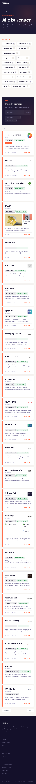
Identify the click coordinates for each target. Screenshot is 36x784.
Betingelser (5, 770)
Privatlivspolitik (6, 767)
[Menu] (32, 2)
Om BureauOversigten (8, 764)
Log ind (4, 756)
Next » (30, 710)
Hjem (3, 11)
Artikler (4, 739)
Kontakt (4, 773)
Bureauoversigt (6, 742)
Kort (3, 745)
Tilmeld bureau (6, 753)
